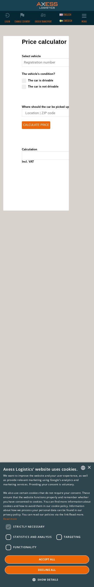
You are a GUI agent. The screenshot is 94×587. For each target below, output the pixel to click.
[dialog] (47, 524)
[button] (47, 579)
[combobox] (83, 468)
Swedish (67, 20)
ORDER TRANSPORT (43, 21)
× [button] (89, 467)
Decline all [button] (47, 570)
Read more (10, 519)
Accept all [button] (47, 559)
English (67, 14)
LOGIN (7, 21)
